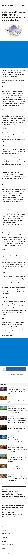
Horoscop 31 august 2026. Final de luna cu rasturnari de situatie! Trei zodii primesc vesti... (17, 410)
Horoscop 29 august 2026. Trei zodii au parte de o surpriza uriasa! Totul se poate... (17, 478)
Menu (23, 5)
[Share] (16, 369)
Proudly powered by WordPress (16, 553)
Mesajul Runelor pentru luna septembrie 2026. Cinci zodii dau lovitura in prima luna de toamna (17, 401)
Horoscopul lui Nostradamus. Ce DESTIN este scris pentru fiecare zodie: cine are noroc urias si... (17, 420)
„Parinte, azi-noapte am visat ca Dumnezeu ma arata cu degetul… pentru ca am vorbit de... (17, 430)
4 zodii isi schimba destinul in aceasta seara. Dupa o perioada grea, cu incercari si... (18, 449)
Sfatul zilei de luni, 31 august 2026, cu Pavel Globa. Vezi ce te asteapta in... (17, 391)
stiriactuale (5, 374)
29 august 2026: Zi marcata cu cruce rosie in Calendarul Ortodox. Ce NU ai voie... (17, 469)
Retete (4, 548)
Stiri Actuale (7, 5)
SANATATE (5, 541)
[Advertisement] (14, 54)
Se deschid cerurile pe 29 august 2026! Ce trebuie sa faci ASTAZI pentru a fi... (17, 459)
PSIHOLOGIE (6, 534)
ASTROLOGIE (19, 374)
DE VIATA (5, 537)
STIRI (3, 526)
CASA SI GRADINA (7, 544)
